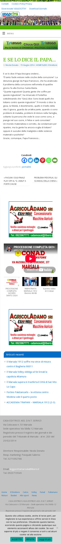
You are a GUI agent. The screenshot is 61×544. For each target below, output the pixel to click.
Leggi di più (45, 539)
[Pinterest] (42, 160)
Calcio (25, 492)
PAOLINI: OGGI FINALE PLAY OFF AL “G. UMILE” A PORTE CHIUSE (15, 180)
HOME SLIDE (41, 65)
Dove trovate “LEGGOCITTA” (14, 8)
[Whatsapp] (48, 160)
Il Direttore (52, 65)
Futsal (42, 492)
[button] (12, 288)
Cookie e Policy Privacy (22, 4)
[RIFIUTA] (57, 527)
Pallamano (53, 492)
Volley (34, 492)
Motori (5, 495)
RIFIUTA (30, 539)
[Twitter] (57, 15)
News (34, 495)
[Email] (55, 160)
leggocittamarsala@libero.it (24, 469)
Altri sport (24, 495)
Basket (14, 495)
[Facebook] (52, 15)
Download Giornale (38, 8)
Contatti (5, 4)
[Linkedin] (36, 160)
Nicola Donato (12, 65)
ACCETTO (17, 539)
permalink (26, 167)
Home (4, 492)
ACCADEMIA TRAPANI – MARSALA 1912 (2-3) (31, 402)
